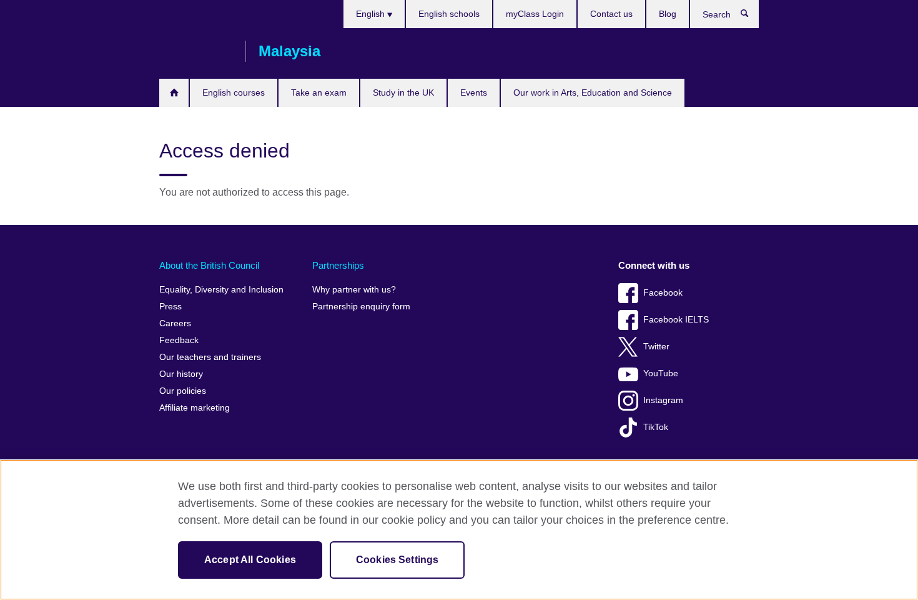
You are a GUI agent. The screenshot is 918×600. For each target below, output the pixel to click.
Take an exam (319, 93)
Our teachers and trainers (210, 357)
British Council (196, 51)
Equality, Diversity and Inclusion (221, 289)
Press (170, 306)
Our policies (182, 391)
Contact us (611, 14)
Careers (175, 323)
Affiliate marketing (194, 407)
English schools (449, 14)
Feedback (179, 340)
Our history (181, 374)
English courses (233, 93)
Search (751, 16)
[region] (459, 529)
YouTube (660, 373)
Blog (667, 14)
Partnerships (338, 265)
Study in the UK (403, 93)
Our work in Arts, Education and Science (592, 93)
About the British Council (209, 265)
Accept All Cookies (250, 559)
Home (174, 93)
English (371, 14)
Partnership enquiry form (361, 306)
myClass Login (535, 14)
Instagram (663, 400)
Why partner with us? (354, 289)
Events (473, 93)
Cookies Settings (397, 559)
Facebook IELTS (676, 319)
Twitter (656, 346)
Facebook (663, 293)
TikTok (655, 427)
